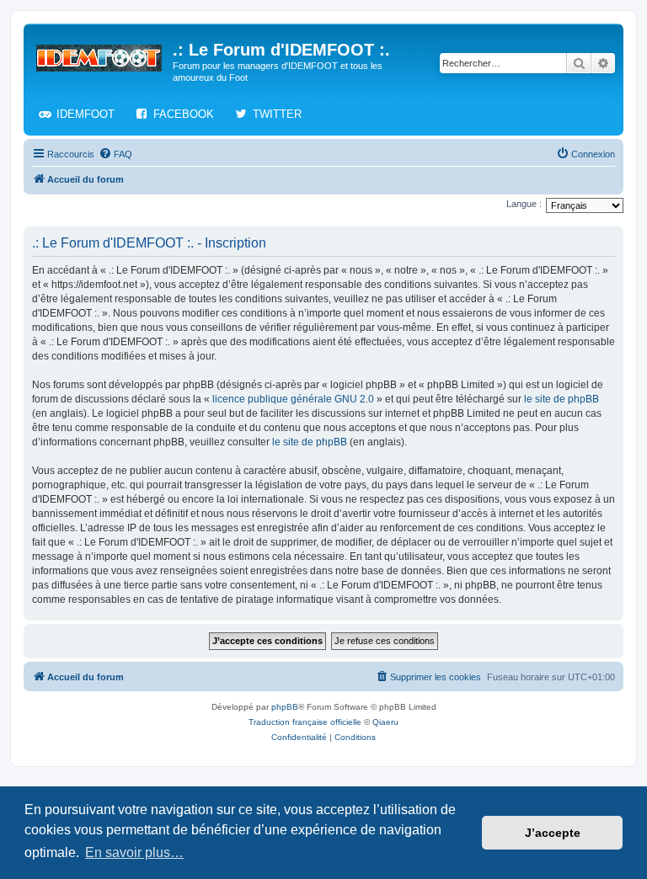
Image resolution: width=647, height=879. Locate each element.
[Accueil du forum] (100, 55)
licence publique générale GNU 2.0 (293, 399)
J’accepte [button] (552, 832)
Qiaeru (385, 722)
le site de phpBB (561, 399)
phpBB (284, 706)
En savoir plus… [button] (134, 852)
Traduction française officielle (305, 722)
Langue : (524, 204)
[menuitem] (115, 154)
